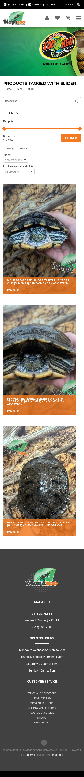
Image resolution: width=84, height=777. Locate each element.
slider (31, 89)
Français (70, 4)
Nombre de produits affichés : (19, 166)
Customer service (42, 712)
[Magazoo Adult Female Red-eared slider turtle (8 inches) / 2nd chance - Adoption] (39, 481)
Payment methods (42, 703)
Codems (30, 754)
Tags (19, 89)
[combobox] (15, 160)
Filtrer (71, 138)
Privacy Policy (42, 698)
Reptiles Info (42, 722)
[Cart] (68, 17)
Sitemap (42, 717)
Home (8, 89)
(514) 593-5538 (16, 4)
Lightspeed (56, 754)
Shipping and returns (42, 707)
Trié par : (7, 155)
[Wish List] (57, 17)
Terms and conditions (42, 693)
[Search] (75, 101)
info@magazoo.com (43, 4)
